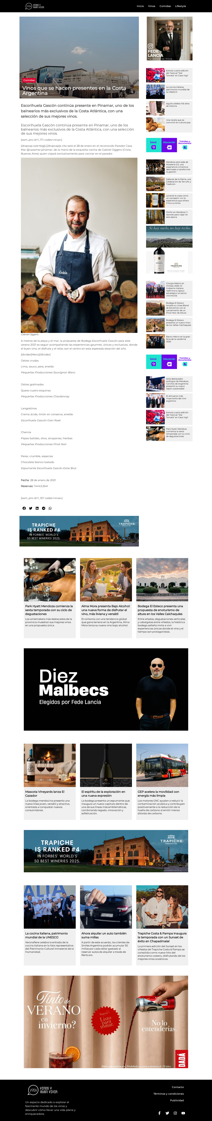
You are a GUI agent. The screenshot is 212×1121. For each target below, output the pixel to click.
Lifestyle (180, 6)
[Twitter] (167, 1113)
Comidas (165, 6)
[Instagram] (175, 1113)
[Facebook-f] (159, 1113)
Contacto (178, 1087)
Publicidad (177, 1100)
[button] (29, 80)
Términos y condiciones (169, 1093)
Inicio (140, 6)
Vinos (151, 6)
